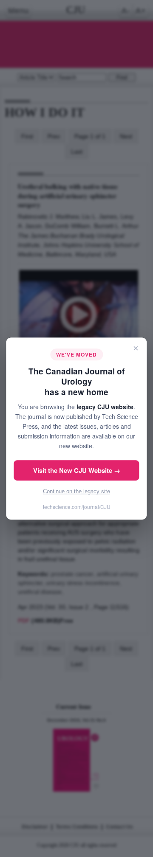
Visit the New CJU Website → (76, 470)
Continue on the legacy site (76, 491)
